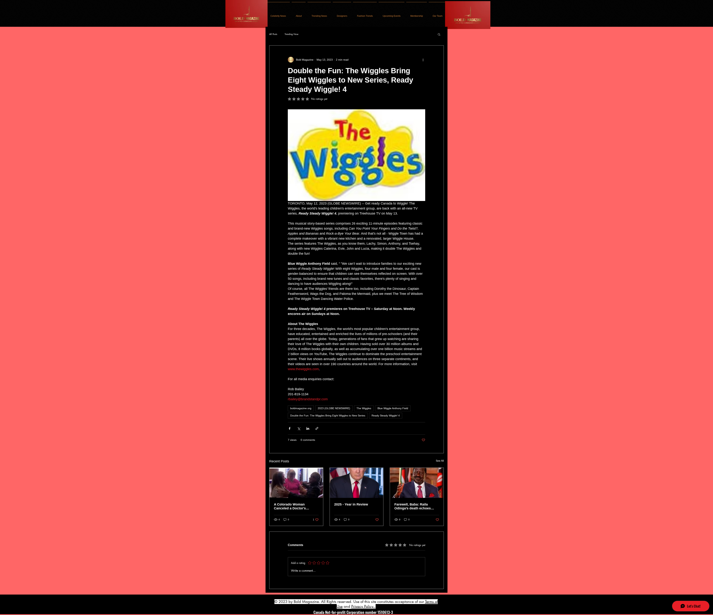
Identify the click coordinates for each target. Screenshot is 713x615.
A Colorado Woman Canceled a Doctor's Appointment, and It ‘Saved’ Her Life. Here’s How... (296, 506)
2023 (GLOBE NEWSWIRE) (334, 408)
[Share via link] (317, 428)
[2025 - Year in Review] (356, 483)
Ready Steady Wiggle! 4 (386, 415)
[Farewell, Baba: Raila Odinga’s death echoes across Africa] (417, 483)
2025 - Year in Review (351, 504)
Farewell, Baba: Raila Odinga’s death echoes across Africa (412, 506)
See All (440, 460)
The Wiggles (363, 408)
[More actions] (423, 59)
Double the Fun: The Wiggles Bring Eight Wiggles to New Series (327, 415)
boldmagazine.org (300, 408)
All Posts (273, 34)
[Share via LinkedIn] (308, 428)
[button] (439, 34)
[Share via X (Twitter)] (298, 428)
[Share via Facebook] (289, 428)
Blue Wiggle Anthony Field (392, 408)
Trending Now (291, 34)
